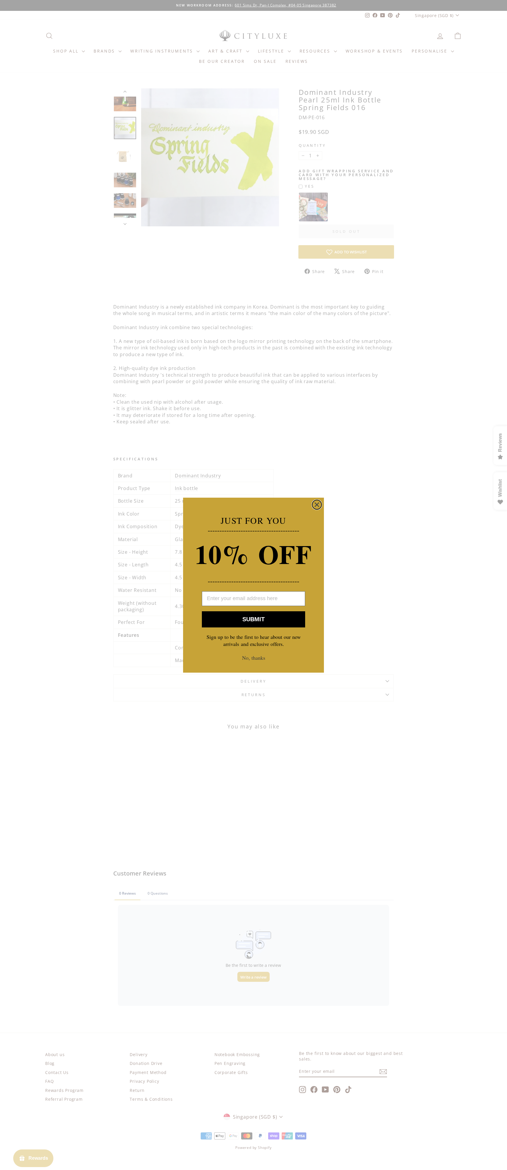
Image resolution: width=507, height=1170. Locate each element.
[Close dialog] (317, 504)
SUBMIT (253, 619)
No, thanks (253, 657)
